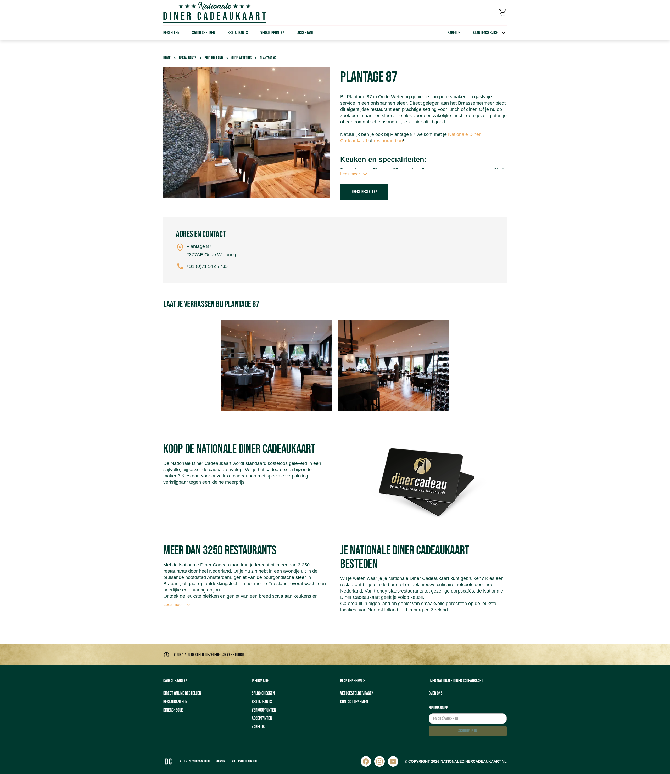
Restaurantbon (175, 701)
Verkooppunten (272, 33)
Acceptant (305, 33)
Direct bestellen (364, 192)
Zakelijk (454, 33)
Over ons (436, 693)
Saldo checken (203, 33)
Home (167, 57)
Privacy (220, 761)
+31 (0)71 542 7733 (207, 266)
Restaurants (238, 33)
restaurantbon (388, 140)
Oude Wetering (241, 57)
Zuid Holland (214, 57)
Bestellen (171, 33)
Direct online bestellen (182, 693)
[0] (502, 12)
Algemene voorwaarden (195, 761)
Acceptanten (262, 718)
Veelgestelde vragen (357, 693)
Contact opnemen (354, 701)
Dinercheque (173, 710)
